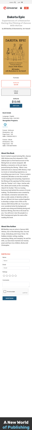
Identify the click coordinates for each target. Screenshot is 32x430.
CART (19, 2)
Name (4, 257)
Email (4, 264)
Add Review (5, 254)
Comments (6, 280)
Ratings (5, 272)
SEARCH (11, 2)
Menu (26, 8)
